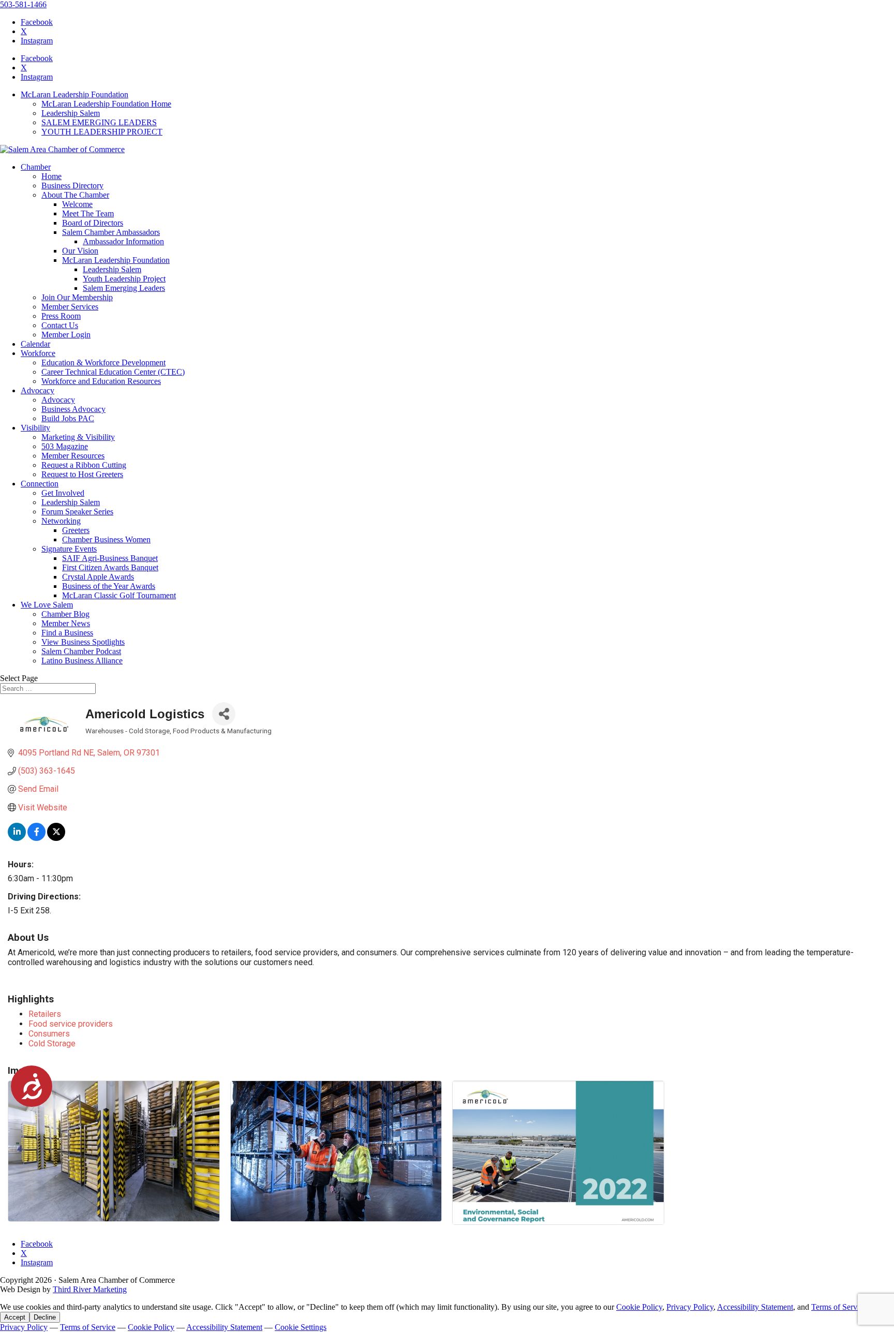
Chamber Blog (65, 614)
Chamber (36, 166)
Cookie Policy (639, 1307)
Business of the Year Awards (108, 586)
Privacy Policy (689, 1307)
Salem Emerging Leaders (124, 288)
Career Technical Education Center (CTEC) (113, 371)
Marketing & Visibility (78, 437)
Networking (61, 520)
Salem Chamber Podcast (81, 651)
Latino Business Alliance (82, 660)
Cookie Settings (300, 1327)
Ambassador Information (123, 241)
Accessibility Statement (755, 1307)
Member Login (66, 334)
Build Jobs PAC (67, 418)
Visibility (35, 427)
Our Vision (80, 250)
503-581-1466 (23, 4)
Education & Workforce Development (103, 362)
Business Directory (72, 185)
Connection (39, 483)
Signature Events (69, 548)
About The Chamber (75, 194)
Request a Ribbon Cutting (83, 465)
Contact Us (59, 325)
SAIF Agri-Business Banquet (110, 558)
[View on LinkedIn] (17, 838)
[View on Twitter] (56, 838)
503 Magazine (64, 446)
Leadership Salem (70, 113)
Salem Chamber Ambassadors (111, 232)
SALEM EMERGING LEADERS (99, 122)
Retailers (44, 1014)
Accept (14, 1317)
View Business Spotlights (83, 642)
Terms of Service (839, 1307)
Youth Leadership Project (124, 278)
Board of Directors (92, 222)
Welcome (77, 204)
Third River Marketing (90, 1289)
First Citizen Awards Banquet (110, 567)
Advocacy (37, 390)
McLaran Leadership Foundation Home (106, 103)
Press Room (61, 316)
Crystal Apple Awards (98, 576)
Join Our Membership (77, 297)
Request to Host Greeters (82, 474)
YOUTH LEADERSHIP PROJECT (101, 131)
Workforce (38, 353)
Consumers (49, 1034)
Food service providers (70, 1024)
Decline (45, 1317)
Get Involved (62, 493)
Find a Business (67, 632)
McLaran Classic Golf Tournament (119, 595)
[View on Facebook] (36, 838)
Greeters (76, 530)
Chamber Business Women (106, 539)
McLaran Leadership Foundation (74, 94)
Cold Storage (52, 1043)
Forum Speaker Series (77, 511)
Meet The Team (88, 213)
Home (51, 176)
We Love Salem (47, 604)
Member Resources (73, 455)
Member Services (69, 306)
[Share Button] (223, 714)
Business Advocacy (73, 409)
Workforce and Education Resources (101, 381)
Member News (65, 623)
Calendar (35, 343)
